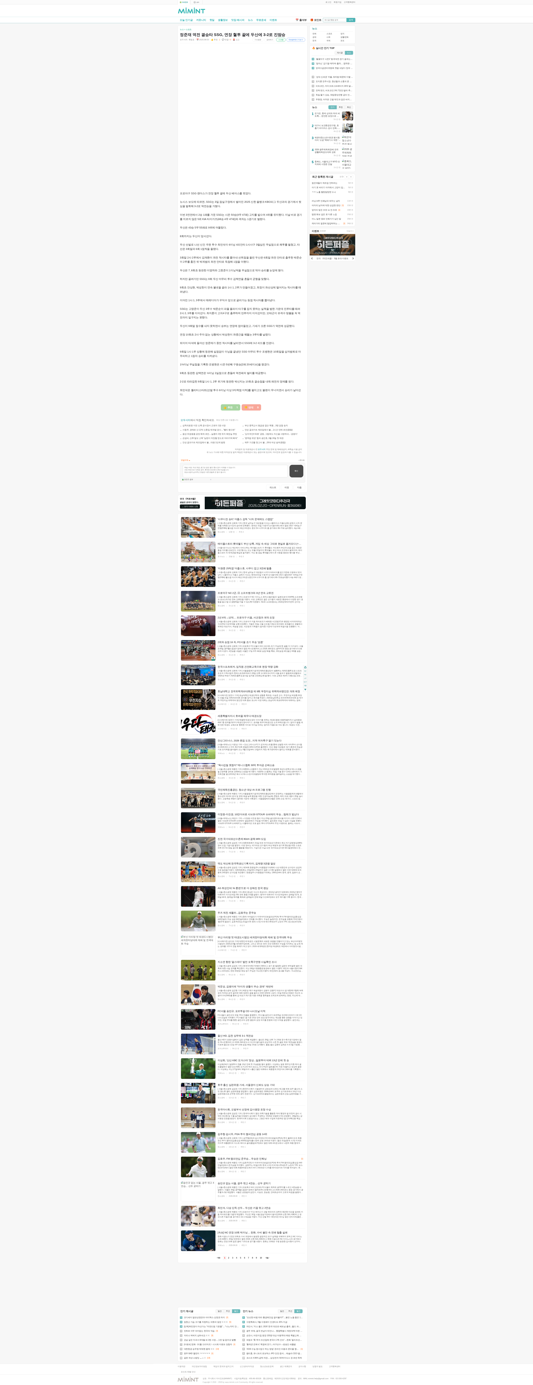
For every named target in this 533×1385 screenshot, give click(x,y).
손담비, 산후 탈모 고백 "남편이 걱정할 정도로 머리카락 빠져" (210, 438)
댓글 (305, 686)
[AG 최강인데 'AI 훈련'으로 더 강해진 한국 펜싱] (198, 896)
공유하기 (269, 40)
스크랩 (280, 40)
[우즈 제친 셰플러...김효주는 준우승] (198, 921)
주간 (228, 1311)
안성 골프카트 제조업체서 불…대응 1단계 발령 (204, 442)
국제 (328, 41)
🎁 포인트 (315, 20)
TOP (305, 671)
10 (261, 1258)
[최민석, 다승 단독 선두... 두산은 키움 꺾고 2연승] (198, 1216)
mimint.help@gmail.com (318, 1378)
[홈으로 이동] (191, 10)
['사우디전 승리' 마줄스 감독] (198, 527)
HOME (305, 667)
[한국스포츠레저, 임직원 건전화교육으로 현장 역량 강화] (198, 675)
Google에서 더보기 (296, 40)
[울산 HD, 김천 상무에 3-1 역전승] (198, 1044)
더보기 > (350, 231)
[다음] (353, 258)
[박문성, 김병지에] (198, 994)
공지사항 (302, 1366)
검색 (351, 20)
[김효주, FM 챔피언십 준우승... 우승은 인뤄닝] (198, 1167)
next (305, 682)
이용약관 (181, 1366)
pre (305, 675)
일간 (220, 1311)
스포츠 (329, 34)
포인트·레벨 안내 (188, 1372)
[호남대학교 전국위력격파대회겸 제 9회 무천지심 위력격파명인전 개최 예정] (198, 699)
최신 (349, 107)
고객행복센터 (334, 1366)
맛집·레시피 (237, 20)
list (305, 678)
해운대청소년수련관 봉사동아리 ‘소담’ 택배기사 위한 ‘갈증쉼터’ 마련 (327, 140)
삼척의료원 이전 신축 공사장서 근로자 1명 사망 (204, 425)
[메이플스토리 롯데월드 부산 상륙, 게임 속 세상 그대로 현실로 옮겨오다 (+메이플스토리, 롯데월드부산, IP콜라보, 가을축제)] (198, 552)
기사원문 (258, 40)
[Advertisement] (322, 11)
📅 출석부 (301, 20)
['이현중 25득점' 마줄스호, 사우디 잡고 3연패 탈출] (198, 576)
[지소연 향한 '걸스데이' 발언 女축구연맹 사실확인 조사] (198, 970)
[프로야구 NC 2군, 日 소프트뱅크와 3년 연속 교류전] (198, 601)
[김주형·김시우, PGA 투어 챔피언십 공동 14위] (198, 1142)
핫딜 (212, 20)
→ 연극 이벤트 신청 (190, 506)
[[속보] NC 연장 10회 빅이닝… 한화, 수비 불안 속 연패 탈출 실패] (198, 1240)
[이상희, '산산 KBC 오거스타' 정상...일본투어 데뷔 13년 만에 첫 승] (198, 1068)
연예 (314, 34)
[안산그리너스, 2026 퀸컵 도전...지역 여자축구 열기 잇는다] (198, 748)
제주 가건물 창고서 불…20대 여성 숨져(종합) (265, 442)
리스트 (273, 487)
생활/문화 (344, 37)
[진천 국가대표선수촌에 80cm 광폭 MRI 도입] (198, 847)
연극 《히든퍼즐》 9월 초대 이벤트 (332, 258)
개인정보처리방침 (199, 1366)
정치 (342, 34)
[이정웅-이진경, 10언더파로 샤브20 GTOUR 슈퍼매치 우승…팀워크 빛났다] (198, 822)
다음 (299, 487)
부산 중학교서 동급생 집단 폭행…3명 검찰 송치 (266, 425)
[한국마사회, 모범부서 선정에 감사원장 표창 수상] (198, 1117)
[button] (327, 2)
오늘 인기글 (186, 20)
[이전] (312, 258)
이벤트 (273, 20)
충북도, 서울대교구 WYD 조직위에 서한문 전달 (327, 162)
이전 (287, 487)
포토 (342, 41)
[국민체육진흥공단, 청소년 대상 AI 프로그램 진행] (198, 798)
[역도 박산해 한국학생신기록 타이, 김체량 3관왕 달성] (198, 871)
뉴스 (250, 20)
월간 (236, 1311)
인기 (333, 107)
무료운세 (261, 20)
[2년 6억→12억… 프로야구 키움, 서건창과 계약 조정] (198, 625)
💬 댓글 (226, 40)
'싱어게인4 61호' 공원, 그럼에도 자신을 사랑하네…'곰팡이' (271, 434)
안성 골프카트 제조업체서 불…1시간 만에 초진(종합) (269, 430)
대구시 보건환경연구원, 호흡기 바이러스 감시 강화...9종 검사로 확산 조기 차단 (327, 128)
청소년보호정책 (266, 1366)
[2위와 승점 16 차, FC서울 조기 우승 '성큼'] (198, 650)
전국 (314, 41)
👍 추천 (215, 40)
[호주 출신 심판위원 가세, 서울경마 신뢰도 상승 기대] (198, 1093)
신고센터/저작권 (247, 1366)
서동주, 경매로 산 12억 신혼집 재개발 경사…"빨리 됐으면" (209, 430)
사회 (328, 37)
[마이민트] (184, 2)
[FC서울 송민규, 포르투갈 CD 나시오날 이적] (198, 1019)
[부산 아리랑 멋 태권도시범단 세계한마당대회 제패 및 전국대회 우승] (198, 945)
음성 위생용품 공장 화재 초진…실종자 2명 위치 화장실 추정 (210, 434)
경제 (314, 37)
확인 (296, 471)
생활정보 (223, 20)
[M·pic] (196, 2)
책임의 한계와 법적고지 (223, 1366)
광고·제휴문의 (286, 1366)
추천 (341, 107)
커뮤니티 (201, 20)
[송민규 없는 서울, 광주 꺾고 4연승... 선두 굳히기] (198, 1191)
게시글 (340, 53)
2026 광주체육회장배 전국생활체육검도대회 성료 (326, 150)
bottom (305, 690)
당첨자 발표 (317, 1366)
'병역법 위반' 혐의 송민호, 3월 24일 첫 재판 (264, 438)
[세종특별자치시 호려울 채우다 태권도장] (198, 724)
